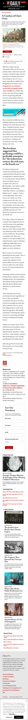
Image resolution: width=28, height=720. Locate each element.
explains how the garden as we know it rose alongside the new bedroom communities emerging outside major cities (13, 86)
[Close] (26, 701)
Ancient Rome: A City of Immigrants (13, 621)
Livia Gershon (8, 55)
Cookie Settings (9, 717)
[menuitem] (23, 2)
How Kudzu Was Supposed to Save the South (13, 494)
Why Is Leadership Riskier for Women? (13, 639)
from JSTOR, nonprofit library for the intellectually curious (14, 8)
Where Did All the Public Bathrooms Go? (13, 492)
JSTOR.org (5, 697)
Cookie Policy (12, 714)
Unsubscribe (6, 683)
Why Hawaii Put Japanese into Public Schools (12, 504)
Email (7, 432)
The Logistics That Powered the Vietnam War (13, 500)
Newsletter (23, 2)
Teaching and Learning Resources (12, 688)
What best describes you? (12, 439)
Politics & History (6, 12)
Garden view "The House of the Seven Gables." (11, 44)
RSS (4, 692)
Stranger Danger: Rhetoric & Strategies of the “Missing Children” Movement (14, 477)
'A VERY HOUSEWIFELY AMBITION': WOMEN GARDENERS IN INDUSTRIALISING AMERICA (14, 386)
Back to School (7, 642)
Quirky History (8, 586)
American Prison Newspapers (11, 690)
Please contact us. (7, 355)
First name (8, 418)
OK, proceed (18, 717)
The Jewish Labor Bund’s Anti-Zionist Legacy (12, 530)
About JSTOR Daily (8, 674)
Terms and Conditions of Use (15, 697)
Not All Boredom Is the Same (10, 498)
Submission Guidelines (9, 681)
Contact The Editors (8, 677)
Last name (8, 425)
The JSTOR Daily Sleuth (9, 686)
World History (8, 525)
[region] (14, 709)
